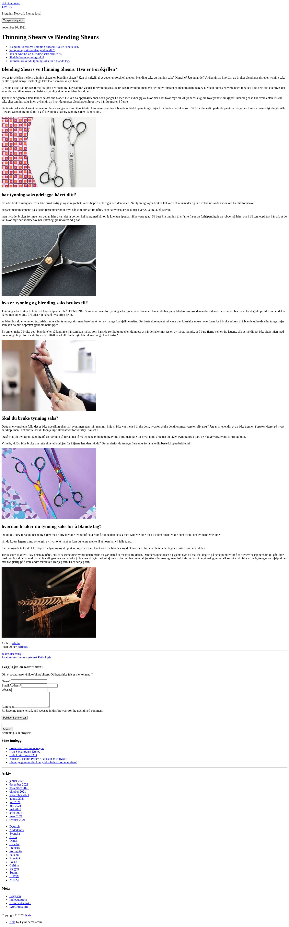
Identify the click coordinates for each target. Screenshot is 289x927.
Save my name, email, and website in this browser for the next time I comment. (54, 710)
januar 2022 (16, 781)
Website (6, 689)
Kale (28, 915)
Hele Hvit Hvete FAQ (23, 755)
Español (14, 844)
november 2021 (19, 788)
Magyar (14, 869)
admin (16, 643)
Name (6, 681)
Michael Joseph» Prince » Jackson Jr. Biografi (37, 758)
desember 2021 (18, 784)
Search (7, 729)
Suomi (13, 872)
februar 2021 (17, 819)
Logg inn (15, 896)
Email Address (11, 685)
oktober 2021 (17, 791)
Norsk (13, 837)
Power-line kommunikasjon (26, 748)
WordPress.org (18, 906)
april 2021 (15, 812)
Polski (13, 862)
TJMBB (7, 6)
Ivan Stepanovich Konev (24, 751)
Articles (23, 646)
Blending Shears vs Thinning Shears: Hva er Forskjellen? (44, 46)
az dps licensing (11, 653)
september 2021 (19, 795)
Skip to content (11, 3)
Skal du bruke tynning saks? (26, 57)
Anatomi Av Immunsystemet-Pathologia (26, 657)
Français (14, 847)
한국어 (14, 880)
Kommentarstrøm (20, 903)
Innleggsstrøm (18, 899)
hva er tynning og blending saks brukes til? (36, 53)
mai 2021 (15, 809)
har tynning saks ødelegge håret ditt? (32, 50)
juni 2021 (15, 805)
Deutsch (14, 826)
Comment (8, 706)
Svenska (14, 833)
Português (15, 851)
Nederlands (16, 830)
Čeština (14, 865)
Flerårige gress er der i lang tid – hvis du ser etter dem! (43, 762)
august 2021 (17, 798)
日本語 (14, 876)
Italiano (14, 854)
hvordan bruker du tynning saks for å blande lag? (39, 60)
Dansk (13, 840)
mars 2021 (15, 816)
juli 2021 (14, 802)
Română (14, 858)
